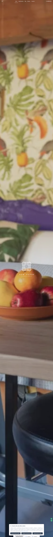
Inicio (16, 1)
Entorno (28, 1)
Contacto (33, 1)
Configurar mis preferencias (26, 533)
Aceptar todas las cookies (37, 533)
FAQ (25, 1)
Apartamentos (21, 1)
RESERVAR (49, 1)
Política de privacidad (24, 531)
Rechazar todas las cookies (15, 533)
